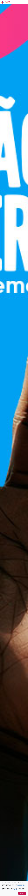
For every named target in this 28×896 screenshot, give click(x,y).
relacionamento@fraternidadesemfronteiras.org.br (16, 889)
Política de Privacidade (20, 885)
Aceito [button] (21, 893)
